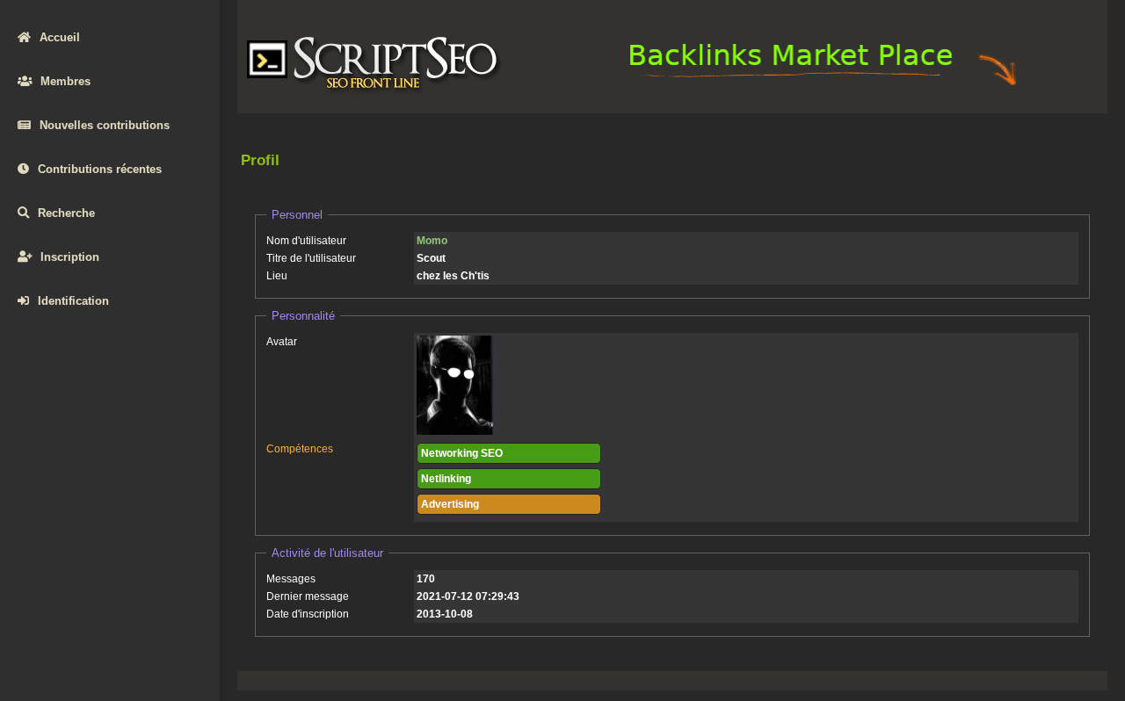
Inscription (69, 257)
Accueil (60, 37)
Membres (65, 81)
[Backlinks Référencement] (825, 84)
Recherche (66, 213)
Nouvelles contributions (105, 125)
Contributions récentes (100, 169)
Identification (73, 300)
